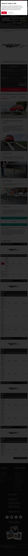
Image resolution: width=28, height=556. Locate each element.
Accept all (4, 12)
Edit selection (11, 12)
